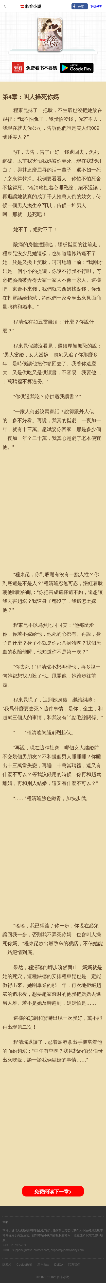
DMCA (58, 1264)
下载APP (96, 6)
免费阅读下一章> (53, 1191)
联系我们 (74, 1264)
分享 (81, 6)
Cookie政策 (24, 1264)
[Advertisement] (53, 509)
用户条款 (43, 1264)
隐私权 (6, 1264)
